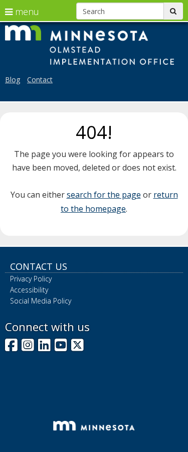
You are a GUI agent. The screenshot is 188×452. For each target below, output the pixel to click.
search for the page (104, 194)
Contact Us (38, 266)
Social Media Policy (40, 301)
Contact (40, 79)
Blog (12, 79)
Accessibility (29, 289)
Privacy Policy (31, 278)
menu (26, 12)
